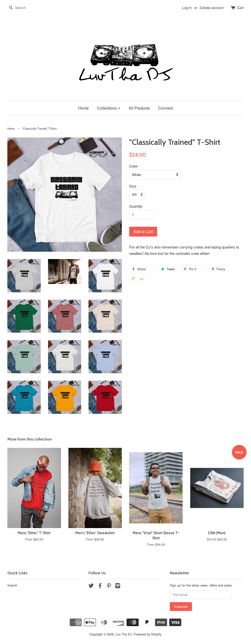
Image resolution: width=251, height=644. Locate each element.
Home (83, 108)
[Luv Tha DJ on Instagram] (117, 586)
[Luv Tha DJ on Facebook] (100, 586)
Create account (212, 7)
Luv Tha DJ (124, 634)
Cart (240, 7)
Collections (107, 108)
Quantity (136, 206)
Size (132, 186)
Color (133, 166)
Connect (165, 108)
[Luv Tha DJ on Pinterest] (109, 586)
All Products (139, 108)
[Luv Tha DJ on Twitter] (91, 586)
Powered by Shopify (148, 634)
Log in (187, 7)
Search (12, 585)
